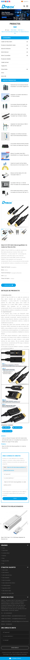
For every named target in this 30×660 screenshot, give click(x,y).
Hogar (7, 30)
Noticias (4, 555)
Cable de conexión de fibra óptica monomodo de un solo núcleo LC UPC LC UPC (19, 164)
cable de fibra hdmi (6, 42)
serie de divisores (6, 49)
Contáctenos (7, 285)
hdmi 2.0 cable (8, 431)
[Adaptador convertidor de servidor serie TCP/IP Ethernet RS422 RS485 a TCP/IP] (5, 136)
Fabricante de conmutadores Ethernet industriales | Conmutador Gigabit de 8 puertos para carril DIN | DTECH (20, 85)
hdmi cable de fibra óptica (8, 583)
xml (3, 563)
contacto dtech (6, 553)
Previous (0, 524)
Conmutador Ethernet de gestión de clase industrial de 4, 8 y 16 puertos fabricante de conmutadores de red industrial (19, 105)
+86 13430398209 (7, 613)
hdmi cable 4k (18, 427)
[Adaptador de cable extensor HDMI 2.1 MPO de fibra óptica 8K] (5, 127)
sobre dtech (5, 550)
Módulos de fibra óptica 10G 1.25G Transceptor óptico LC (18, 174)
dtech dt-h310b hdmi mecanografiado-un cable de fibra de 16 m (14, 447)
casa (3, 548)
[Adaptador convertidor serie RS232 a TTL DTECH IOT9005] (5, 97)
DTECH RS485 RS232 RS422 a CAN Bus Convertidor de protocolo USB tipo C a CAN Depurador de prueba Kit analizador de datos (19, 191)
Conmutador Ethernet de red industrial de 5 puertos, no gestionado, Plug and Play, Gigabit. (19, 144)
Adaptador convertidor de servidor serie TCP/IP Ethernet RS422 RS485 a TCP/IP (19, 134)
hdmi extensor (5, 572)
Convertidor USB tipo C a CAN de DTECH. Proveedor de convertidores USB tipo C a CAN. (20, 183)
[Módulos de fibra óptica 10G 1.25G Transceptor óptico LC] (5, 176)
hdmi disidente (5, 577)
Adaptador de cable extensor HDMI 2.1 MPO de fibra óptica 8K (19, 125)
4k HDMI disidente (6, 585)
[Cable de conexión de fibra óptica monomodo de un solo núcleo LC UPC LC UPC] (5, 166)
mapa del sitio (5, 561)
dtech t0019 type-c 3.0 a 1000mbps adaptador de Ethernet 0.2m (13, 538)
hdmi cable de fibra (7, 575)
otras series (4, 69)
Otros (2, 73)
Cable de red (4, 62)
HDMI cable (7, 427)
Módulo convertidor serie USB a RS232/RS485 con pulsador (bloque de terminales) (20, 154)
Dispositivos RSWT (6, 588)
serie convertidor (5, 55)
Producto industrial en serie (8, 45)
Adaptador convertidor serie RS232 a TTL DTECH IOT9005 (19, 95)
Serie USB (3, 76)
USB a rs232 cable (6, 590)
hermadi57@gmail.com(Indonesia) (20, 621)
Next (27, 524)
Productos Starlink (6, 59)
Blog (3, 558)
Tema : (15, 469)
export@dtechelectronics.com (19, 616)
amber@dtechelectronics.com (19, 618)
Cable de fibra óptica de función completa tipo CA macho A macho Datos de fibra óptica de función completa (19, 115)
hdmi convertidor (6, 580)
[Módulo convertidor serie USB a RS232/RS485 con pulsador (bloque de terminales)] (5, 156)
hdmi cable (5, 570)
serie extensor (5, 52)
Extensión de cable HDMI (8, 593)
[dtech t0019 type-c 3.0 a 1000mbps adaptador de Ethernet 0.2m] (14, 523)
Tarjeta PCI (4, 66)
